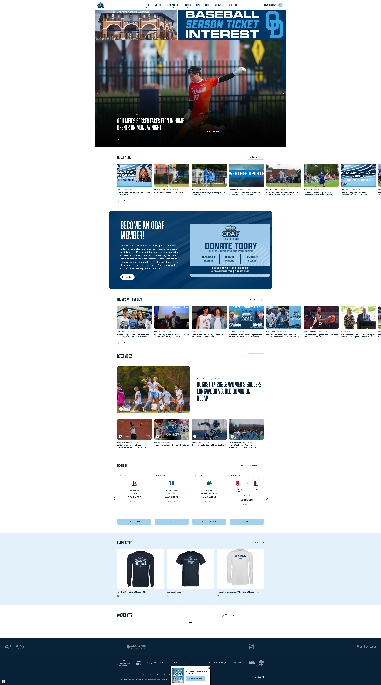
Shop (207, 4)
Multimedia (219, 4)
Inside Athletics (173, 4)
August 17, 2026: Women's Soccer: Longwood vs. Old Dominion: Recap (229, 391)
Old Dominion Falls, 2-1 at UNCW (169, 193)
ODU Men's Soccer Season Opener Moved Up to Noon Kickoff (244, 194)
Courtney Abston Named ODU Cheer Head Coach (133, 194)
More (242, 157)
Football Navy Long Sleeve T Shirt (140, 592)
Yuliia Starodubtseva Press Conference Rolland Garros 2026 (132, 446)
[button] (187, 36)
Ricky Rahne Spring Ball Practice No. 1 (209, 445)
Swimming (120, 331)
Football (157, 331)
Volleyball (209, 490)
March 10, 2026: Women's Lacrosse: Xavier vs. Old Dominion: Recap (245, 446)
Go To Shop (258, 543)
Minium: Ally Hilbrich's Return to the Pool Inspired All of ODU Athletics (133, 336)
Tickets (188, 4)
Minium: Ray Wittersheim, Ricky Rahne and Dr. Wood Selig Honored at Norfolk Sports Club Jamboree (171, 336)
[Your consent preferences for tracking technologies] (3, 681)
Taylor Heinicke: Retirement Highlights (171, 445)
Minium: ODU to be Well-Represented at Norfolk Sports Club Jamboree (245, 336)
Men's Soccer (196, 189)
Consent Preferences (136, 679)
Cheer (119, 189)
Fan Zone (158, 4)
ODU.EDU (142, 675)
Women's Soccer (159, 189)
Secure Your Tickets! (196, 679)
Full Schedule (239, 466)
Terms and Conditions (152, 679)
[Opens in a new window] (190, 25)
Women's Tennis (122, 442)
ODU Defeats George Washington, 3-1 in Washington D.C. (209, 194)
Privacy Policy (122, 679)
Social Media (154, 675)
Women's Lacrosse (235, 442)
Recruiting (233, 4)
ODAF (198, 4)
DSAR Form (165, 679)
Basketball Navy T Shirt (188, 592)
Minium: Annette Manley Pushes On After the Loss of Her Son (207, 336)
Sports (146, 4)
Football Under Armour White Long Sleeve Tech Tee (240, 592)
